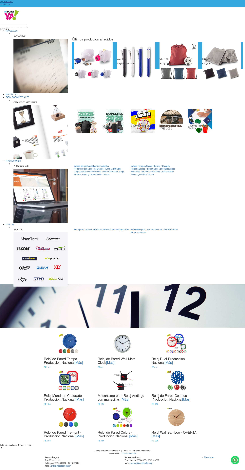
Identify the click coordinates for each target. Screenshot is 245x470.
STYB (133, 229)
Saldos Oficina (102, 174)
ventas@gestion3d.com (60, 465)
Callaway (88, 229)
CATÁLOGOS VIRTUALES (17, 97)
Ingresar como (6, 3)
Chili (94, 229)
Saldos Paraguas (138, 165)
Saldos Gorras (96, 165)
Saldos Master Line (103, 171)
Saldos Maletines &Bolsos (156, 171)
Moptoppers (121, 229)
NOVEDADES (12, 30)
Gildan (108, 229)
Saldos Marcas (147, 174)
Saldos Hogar (92, 168)
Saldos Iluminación (106, 168)
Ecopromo (100, 229)
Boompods (79, 229)
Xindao (143, 232)
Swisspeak (141, 229)
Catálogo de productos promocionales (122, 17)
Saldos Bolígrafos (82, 165)
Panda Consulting (129, 453)
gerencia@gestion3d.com (140, 462)
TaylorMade (151, 229)
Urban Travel (162, 229)
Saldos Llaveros (88, 171)
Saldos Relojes (145, 168)
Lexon (113, 229)
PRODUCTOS (12, 94)
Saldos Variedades (160, 168)
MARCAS (10, 224)
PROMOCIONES (13, 160)
